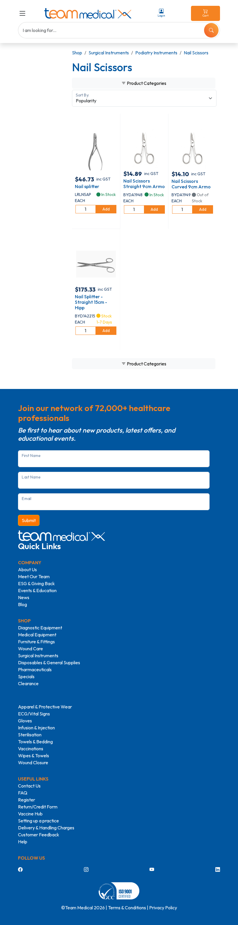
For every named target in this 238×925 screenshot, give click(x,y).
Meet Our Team (34, 576)
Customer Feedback (38, 835)
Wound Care (30, 648)
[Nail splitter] (96, 150)
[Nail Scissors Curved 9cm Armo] (192, 148)
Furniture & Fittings (36, 641)
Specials (26, 676)
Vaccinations (30, 748)
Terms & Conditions (127, 907)
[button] (23, 13)
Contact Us (29, 786)
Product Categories (146, 83)
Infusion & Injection (36, 728)
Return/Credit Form (37, 807)
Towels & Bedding (35, 741)
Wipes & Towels (33, 755)
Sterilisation (30, 735)
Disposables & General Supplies (49, 662)
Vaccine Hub (30, 814)
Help (22, 841)
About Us (27, 569)
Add (106, 209)
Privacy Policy (163, 907)
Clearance (28, 683)
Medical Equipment (37, 635)
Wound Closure (33, 762)
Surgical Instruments (109, 53)
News (23, 597)
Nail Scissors (196, 53)
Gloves (25, 721)
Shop (77, 53)
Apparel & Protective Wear (45, 707)
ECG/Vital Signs (34, 714)
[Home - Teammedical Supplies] (87, 13)
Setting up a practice (38, 821)
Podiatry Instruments (156, 53)
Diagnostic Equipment (40, 628)
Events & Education (37, 590)
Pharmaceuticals (35, 669)
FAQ (22, 793)
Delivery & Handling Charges (46, 828)
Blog (22, 604)
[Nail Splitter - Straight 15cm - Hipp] (96, 263)
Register (26, 800)
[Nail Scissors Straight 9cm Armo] (144, 148)
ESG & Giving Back (36, 583)
